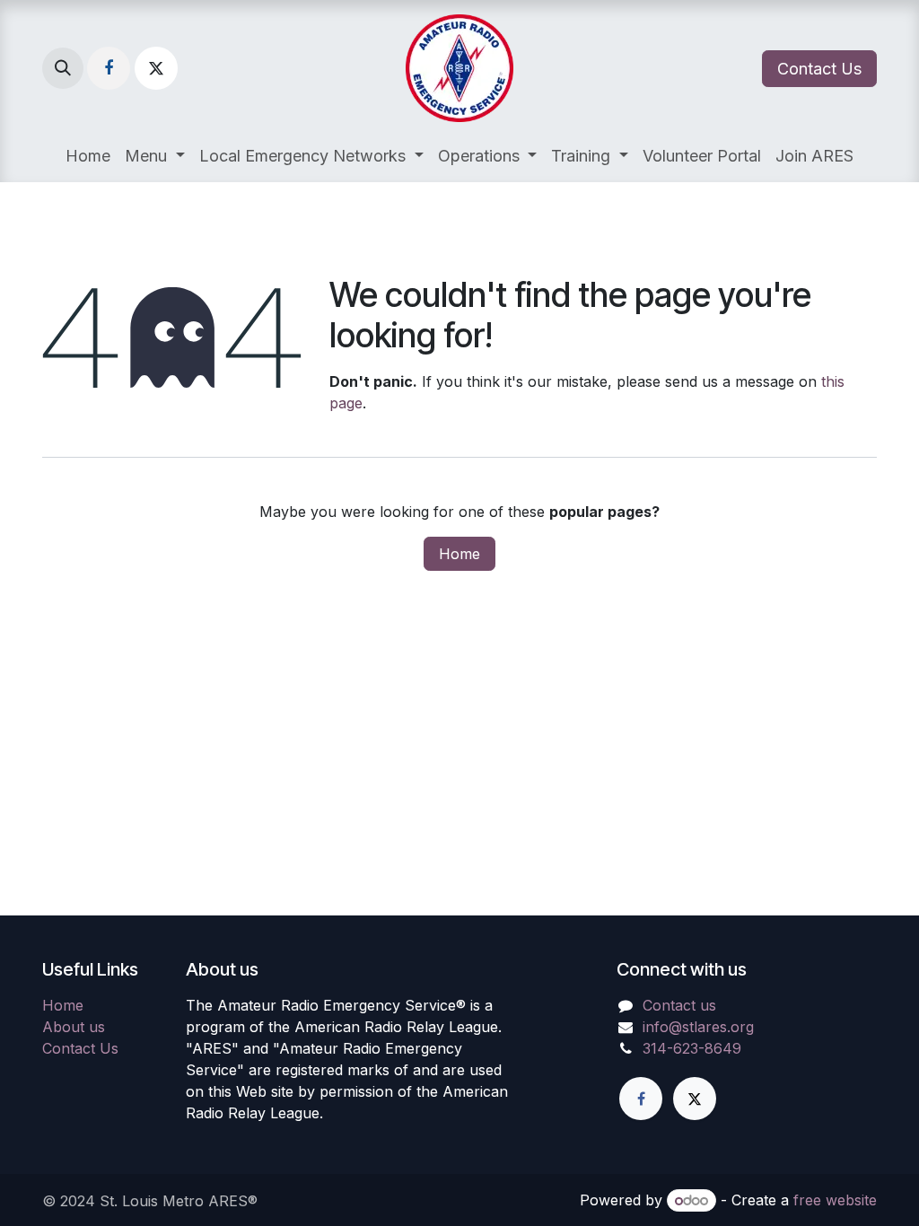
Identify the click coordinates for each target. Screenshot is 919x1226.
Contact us (679, 1005)
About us (73, 1027)
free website (835, 1200)
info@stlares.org (698, 1027)
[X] (156, 68)
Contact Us (819, 68)
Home (459, 554)
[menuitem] (88, 155)
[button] (62, 68)
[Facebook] (108, 68)
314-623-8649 (692, 1048)
